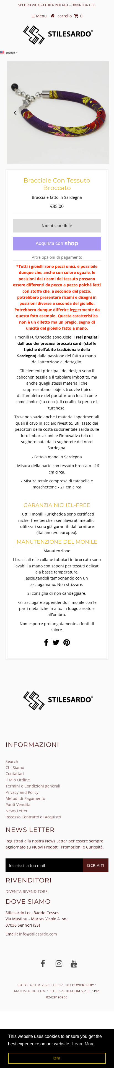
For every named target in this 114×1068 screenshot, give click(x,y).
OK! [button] (57, 1058)
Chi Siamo (15, 767)
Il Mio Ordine (18, 780)
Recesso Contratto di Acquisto (33, 816)
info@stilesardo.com (38, 934)
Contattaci (15, 773)
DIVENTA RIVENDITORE (27, 891)
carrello (70, 15)
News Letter (17, 810)
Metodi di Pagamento (25, 798)
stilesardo (61, 985)
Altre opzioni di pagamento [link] (57, 257)
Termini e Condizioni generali (33, 786)
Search (12, 761)
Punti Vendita (18, 804)
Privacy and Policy (22, 792)
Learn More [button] (83, 1043)
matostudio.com (30, 991)
